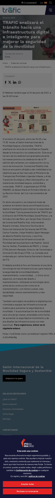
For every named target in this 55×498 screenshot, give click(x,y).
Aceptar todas (27, 484)
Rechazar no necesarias (27, 491)
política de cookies (37, 476)
